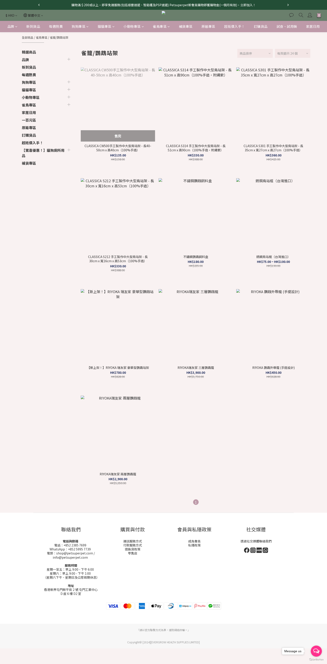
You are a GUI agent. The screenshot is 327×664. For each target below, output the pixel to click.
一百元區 (29, 120)
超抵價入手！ (234, 26)
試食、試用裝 (287, 26)
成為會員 (194, 541)
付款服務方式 (132, 545)
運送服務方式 (132, 541)
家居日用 (313, 26)
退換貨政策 (132, 549)
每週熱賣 (56, 26)
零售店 (132, 553)
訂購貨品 (261, 26)
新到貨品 (33, 26)
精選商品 (29, 52)
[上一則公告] (39, 5)
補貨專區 (186, 26)
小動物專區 (132, 26)
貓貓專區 (104, 26)
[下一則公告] (288, 5)
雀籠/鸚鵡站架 (59, 37)
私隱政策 (194, 545)
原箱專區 (208, 26)
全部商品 (27, 37)
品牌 (10, 26)
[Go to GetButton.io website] (316, 659)
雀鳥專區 (160, 26)
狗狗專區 (78, 26)
